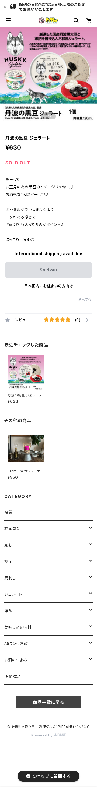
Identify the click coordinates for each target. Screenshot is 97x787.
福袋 (8, 512)
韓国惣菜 (12, 528)
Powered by (42, 735)
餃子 (8, 561)
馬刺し (10, 578)
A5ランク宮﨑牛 (18, 643)
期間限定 (12, 676)
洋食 (8, 610)
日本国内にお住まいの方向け (48, 286)
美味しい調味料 (18, 627)
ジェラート (13, 594)
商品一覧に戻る (48, 702)
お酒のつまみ (15, 660)
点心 (8, 545)
